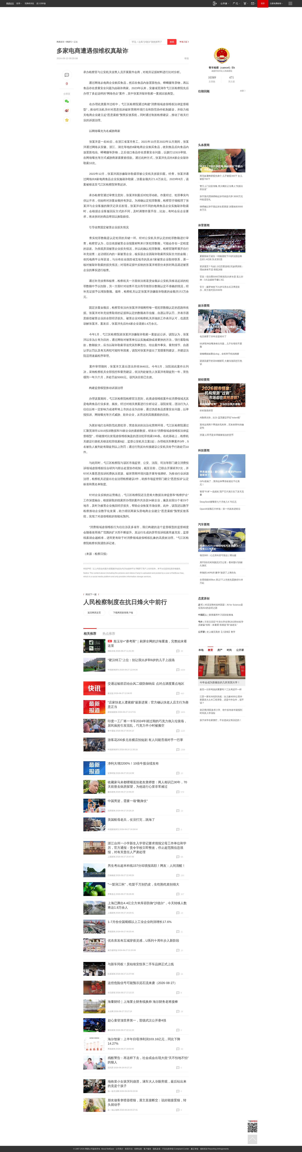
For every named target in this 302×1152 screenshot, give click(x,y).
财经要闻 (204, 379)
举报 (186, 58)
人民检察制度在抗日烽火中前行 (125, 602)
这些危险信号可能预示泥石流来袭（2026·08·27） (142, 983)
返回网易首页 (94, 612)
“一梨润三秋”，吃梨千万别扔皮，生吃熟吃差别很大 (143, 884)
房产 (219, 650)
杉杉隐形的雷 (206, 410)
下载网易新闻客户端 (123, 612)
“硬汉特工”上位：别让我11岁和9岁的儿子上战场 (141, 660)
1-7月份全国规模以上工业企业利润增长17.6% (140, 922)
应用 (18, 3)
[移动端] (215, 3)
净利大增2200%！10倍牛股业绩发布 (133, 763)
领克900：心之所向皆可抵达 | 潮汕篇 (218, 555)
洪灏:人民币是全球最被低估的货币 (216, 435)
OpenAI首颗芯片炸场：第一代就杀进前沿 (220, 509)
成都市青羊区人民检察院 (221, 71)
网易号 (69, 42)
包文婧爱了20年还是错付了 (213, 336)
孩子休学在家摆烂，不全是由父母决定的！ (221, 720)
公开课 (240, 650)
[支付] (245, 3)
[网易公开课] (224, 3)
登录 (263, 3)
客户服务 (147, 1149)
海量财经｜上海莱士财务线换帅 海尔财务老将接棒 (143, 1001)
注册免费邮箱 (275, 3)
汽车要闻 (204, 524)
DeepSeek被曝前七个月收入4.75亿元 (218, 502)
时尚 (229, 650)
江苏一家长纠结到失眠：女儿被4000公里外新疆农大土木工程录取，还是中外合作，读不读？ (222, 699)
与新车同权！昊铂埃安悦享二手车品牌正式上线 (141, 964)
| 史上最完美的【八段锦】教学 (216, 632)
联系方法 (129, 1149)
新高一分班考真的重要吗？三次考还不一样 (221, 689)
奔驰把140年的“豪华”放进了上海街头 (218, 572)
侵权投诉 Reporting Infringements (214, 1149)
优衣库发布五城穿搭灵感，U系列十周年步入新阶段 (143, 940)
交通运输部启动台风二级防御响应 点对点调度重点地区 (146, 683)
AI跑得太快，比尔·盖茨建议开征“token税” (220, 417)
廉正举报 (194, 1149)
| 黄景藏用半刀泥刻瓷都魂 (215, 615)
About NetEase (107, 1149)
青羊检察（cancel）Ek (222, 67)
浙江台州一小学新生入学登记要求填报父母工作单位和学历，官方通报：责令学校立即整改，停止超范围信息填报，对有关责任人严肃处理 (147, 848)
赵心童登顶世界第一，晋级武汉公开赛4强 (137, 1020)
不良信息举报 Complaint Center (175, 1149)
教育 (210, 650)
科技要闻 (204, 450)
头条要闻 (204, 145)
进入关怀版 (41, 3)
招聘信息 (138, 1149)
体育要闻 (204, 225)
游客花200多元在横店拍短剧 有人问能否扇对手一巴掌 (145, 740)
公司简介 (119, 1149)
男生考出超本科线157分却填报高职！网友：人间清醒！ (146, 865)
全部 (242, 91)
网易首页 (10, 3)
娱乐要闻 (204, 305)
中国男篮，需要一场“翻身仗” (128, 801)
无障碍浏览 (29, 3)
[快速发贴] (67, 75)
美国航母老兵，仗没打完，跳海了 (131, 819)
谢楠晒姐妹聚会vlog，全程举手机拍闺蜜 (219, 354)
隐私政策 (156, 1149)
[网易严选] (235, 3)
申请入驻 (183, 42)
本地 (201, 650)
